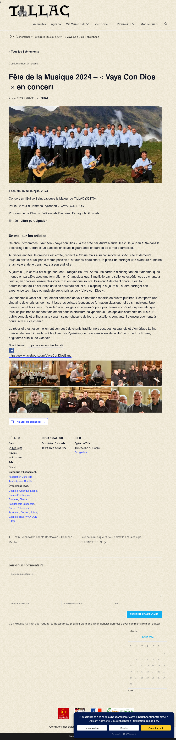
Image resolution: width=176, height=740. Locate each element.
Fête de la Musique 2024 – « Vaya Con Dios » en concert (66, 36)
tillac (21, 516)
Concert (25, 512)
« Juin (130, 690)
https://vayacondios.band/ (45, 345)
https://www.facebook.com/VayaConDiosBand (40, 355)
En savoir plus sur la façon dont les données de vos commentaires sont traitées (115, 623)
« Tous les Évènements (24, 51)
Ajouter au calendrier (29, 421)
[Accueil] (10, 36)
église (34, 512)
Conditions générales (61, 726)
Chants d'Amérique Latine (23, 490)
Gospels (13, 516)
